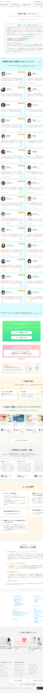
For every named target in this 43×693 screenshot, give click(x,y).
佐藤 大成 (34, 135)
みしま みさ (35, 104)
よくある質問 (26, 688)
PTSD (31, 44)
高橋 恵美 (8, 135)
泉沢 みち (8, 229)
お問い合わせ (13, 688)
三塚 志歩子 (8, 88)
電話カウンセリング (27, 4)
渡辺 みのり (8, 260)
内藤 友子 (34, 120)
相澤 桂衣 (8, 104)
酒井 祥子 (34, 73)
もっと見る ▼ (28, 652)
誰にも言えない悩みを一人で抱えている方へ (20, 647)
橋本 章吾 (8, 166)
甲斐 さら (8, 291)
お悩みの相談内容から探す (17, 596)
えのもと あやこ (36, 291)
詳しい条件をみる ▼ (21, 358)
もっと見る (21, 81)
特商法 (9, 688)
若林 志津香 (8, 276)
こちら (21, 529)
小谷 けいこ (8, 198)
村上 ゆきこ (8, 73)
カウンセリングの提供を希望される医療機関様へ (28, 684)
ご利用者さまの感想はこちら (13, 580)
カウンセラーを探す (4, 4)
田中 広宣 (34, 198)
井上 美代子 (35, 260)
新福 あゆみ (35, 151)
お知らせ (31, 688)
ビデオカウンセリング (15, 4)
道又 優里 (34, 88)
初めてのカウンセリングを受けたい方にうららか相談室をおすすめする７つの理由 (35, 648)
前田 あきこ (35, 182)
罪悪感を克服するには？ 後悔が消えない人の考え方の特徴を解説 (6, 647)
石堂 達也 (8, 120)
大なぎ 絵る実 (35, 276)
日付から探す (14, 609)
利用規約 (5, 688)
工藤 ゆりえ (35, 229)
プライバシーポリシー (19, 688)
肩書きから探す (15, 619)
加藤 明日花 (35, 166)
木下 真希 (8, 182)
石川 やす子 (8, 213)
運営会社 (1, 688)
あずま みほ (35, 213)
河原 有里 (8, 151)
